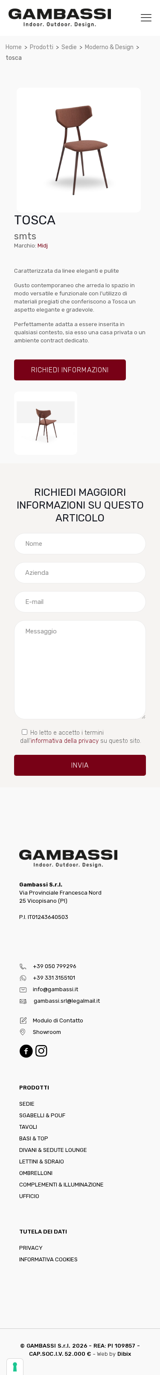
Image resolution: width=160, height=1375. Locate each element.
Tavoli (28, 1127)
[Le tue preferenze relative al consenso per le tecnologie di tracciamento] (15, 1367)
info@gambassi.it (55, 989)
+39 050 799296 (54, 966)
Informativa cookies (48, 1259)
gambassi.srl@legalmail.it (67, 1001)
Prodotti (41, 47)
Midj (43, 245)
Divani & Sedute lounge (53, 1150)
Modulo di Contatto (58, 1020)
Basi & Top (33, 1138)
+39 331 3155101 (54, 978)
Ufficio (29, 1196)
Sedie (69, 47)
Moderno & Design (109, 47)
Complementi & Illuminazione (61, 1184)
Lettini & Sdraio (41, 1161)
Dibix (124, 1354)
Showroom (47, 1032)
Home (14, 47)
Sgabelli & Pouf (42, 1115)
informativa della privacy (65, 741)
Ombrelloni (35, 1173)
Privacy (31, 1248)
